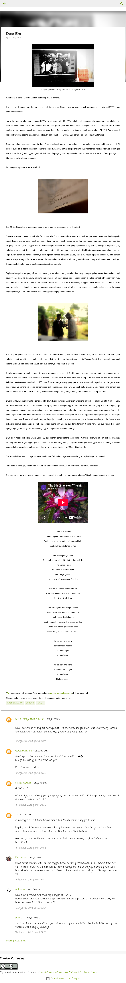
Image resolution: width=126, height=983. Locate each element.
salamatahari (23, 783)
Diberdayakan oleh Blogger (65, 979)
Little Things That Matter (29, 719)
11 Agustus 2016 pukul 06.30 (30, 805)
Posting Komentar (16, 941)
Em (8, 693)
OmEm (40, 703)
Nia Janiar (21, 858)
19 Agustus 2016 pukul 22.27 (30, 932)
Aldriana (20, 889)
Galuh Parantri (23, 751)
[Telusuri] (13, 3)
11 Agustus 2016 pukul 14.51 (29, 880)
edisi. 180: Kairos (15, 703)
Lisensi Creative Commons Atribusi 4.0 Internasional (67, 972)
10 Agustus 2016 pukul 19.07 (30, 741)
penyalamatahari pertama (60, 693)
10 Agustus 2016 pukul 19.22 (30, 773)
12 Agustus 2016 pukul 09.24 (30, 908)
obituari (30, 703)
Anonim (19, 918)
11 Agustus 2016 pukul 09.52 (30, 848)
